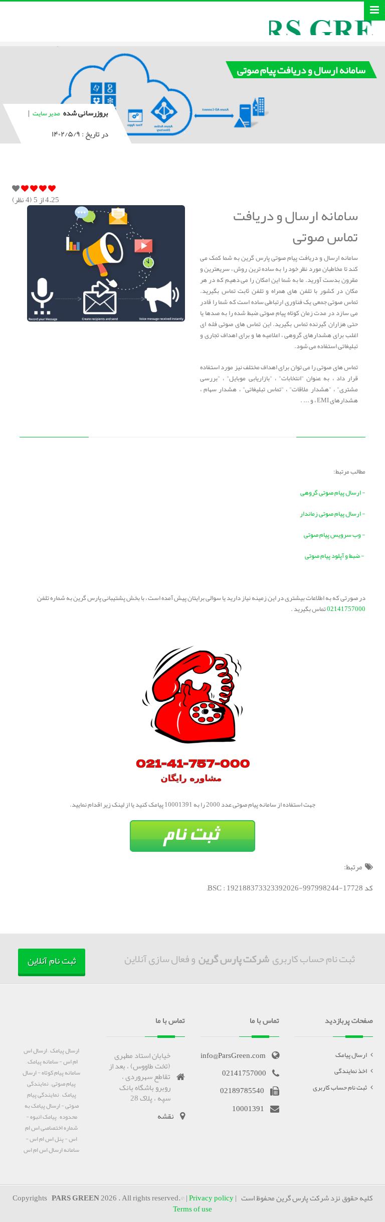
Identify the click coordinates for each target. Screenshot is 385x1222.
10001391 (248, 1108)
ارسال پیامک (351, 1054)
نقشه (165, 1116)
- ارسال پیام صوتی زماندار (332, 513)
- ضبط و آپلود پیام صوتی (335, 555)
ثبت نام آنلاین (52, 961)
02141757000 (345, 609)
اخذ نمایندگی (350, 1071)
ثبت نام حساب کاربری (340, 1087)
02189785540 (242, 1090)
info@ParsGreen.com (233, 1055)
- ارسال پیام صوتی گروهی (332, 492)
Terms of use (192, 1208)
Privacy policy (211, 1197)
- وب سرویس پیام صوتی (334, 534)
